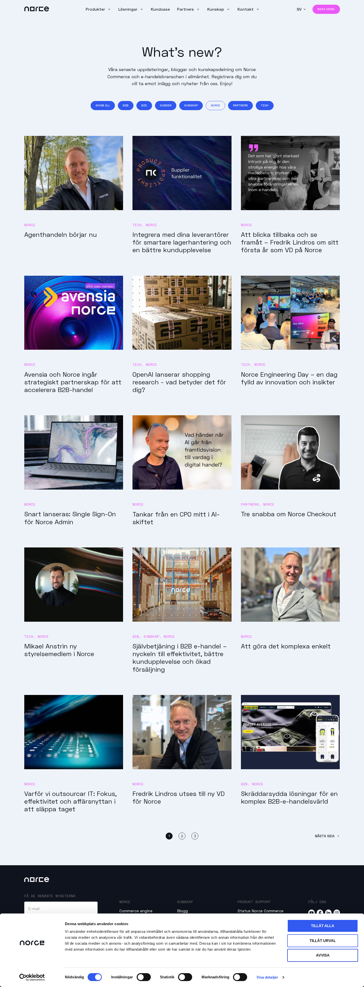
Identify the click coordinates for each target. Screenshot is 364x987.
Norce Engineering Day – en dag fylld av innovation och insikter (289, 378)
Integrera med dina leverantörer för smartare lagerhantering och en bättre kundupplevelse (181, 242)
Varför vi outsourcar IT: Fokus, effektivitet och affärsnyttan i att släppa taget (70, 801)
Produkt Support (254, 901)
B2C (144, 105)
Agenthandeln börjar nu (60, 234)
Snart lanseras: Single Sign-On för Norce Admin (70, 517)
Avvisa (323, 955)
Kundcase (160, 9)
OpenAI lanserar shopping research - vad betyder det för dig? (179, 382)
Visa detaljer (267, 977)
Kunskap (216, 9)
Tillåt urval (323, 940)
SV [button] (299, 9)
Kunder (165, 105)
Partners (186, 9)
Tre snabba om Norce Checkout (288, 514)
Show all (103, 105)
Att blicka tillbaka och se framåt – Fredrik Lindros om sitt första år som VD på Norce (289, 242)
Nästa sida (325, 836)
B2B (126, 105)
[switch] (144, 977)
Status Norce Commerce (260, 910)
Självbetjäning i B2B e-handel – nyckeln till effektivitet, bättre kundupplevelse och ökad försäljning (179, 657)
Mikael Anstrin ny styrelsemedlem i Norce (59, 650)
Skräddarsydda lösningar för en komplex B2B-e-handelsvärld (289, 797)
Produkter (96, 9)
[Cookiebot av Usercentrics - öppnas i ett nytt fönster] (32, 977)
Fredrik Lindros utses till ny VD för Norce (178, 797)
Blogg (182, 910)
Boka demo (326, 9)
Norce (215, 105)
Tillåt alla (322, 926)
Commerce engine (136, 910)
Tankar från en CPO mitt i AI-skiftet (176, 518)
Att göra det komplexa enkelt (286, 646)
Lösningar (128, 9)
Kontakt (246, 9)
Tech (264, 105)
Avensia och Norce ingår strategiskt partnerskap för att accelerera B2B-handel (72, 382)
